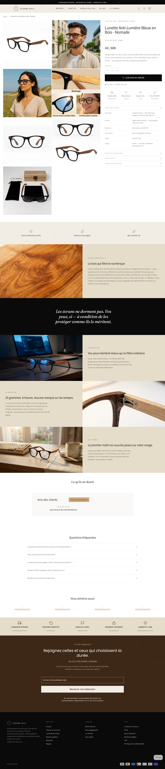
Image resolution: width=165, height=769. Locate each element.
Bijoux (102, 8)
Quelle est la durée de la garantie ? (41, 578)
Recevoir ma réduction (82, 689)
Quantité (108, 66)
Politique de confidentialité (134, 744)
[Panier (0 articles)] (149, 8)
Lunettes (72, 8)
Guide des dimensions (114, 153)
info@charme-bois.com (14, 742)
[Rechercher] (138, 8)
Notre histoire (90, 727)
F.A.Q (126, 730)
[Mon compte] (144, 8)
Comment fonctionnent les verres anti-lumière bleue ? (49, 547)
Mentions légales (130, 737)
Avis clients (89, 737)
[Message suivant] (119, 2)
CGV (125, 740)
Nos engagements (91, 730)
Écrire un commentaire (79, 500)
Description (110, 158)
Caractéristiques (112, 108)
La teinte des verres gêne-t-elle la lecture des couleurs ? (50, 562)
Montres (60, 8)
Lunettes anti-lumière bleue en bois (120, 21)
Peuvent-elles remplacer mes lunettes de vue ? (46, 570)
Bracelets (49, 740)
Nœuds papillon (87, 8)
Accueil (5, 16)
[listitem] (83, 547)
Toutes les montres (53, 730)
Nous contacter (129, 733)
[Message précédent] (46, 2)
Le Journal (115, 8)
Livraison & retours (113, 163)
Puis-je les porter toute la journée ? (42, 554)
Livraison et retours (131, 727)
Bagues (48, 744)
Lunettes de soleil (52, 733)
